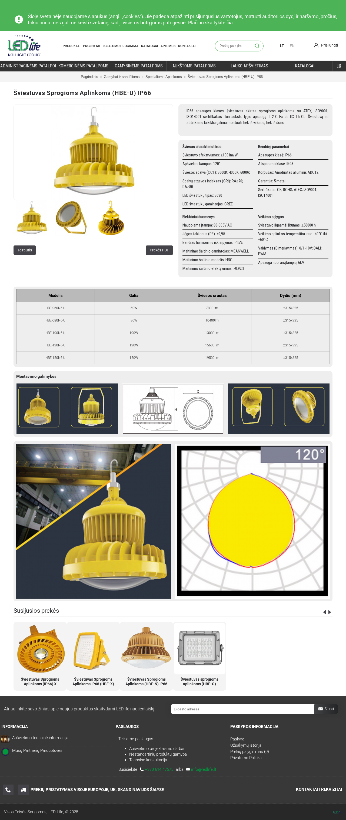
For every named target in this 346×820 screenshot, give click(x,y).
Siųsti (329, 709)
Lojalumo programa (120, 46)
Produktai (71, 46)
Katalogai (149, 46)
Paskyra (237, 739)
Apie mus (168, 46)
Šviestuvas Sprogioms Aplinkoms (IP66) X (40, 681)
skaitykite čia (219, 22)
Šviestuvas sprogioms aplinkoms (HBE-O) (199, 681)
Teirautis (25, 250)
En (292, 46)
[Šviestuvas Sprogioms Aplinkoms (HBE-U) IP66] (93, 152)
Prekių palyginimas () (249, 751)
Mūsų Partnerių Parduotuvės (37, 750)
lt (282, 46)
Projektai (91, 46)
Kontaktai (186, 46)
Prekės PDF (159, 250)
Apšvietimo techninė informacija (40, 737)
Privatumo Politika (246, 757)
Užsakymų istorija (245, 745)
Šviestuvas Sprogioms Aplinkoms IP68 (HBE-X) (93, 681)
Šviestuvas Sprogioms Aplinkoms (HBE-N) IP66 (146, 681)
